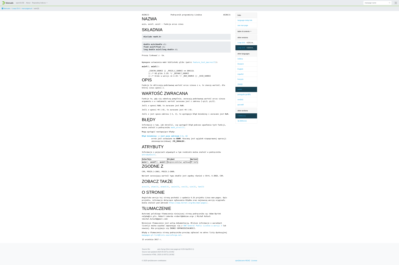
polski (240, 89)
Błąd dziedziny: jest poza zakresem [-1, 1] (165, 136)
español (240, 74)
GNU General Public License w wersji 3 (202, 226)
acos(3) (145, 187)
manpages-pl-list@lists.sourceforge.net (161, 235)
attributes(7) (148, 155)
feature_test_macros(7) (204, 62)
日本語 (240, 84)
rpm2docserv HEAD (242, 260)
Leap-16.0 (241, 43)
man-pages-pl (27, 8)
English (240, 69)
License (254, 260)
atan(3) (154, 187)
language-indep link (245, 20)
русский (241, 105)
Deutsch (241, 64)
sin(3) (193, 187)
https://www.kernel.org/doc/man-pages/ (188, 203)
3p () (242, 121)
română (240, 99)
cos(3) (184, 187)
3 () (242, 116)
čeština (240, 59)
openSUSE (20, 3)
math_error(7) (177, 128)
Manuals (6, 8)
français (240, 79)
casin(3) (175, 187)
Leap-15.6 (16, 8)
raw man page (243, 25)
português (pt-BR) (244, 94)
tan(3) (201, 187)
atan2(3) (165, 187)
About (28, 3)
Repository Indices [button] (39, 3)
